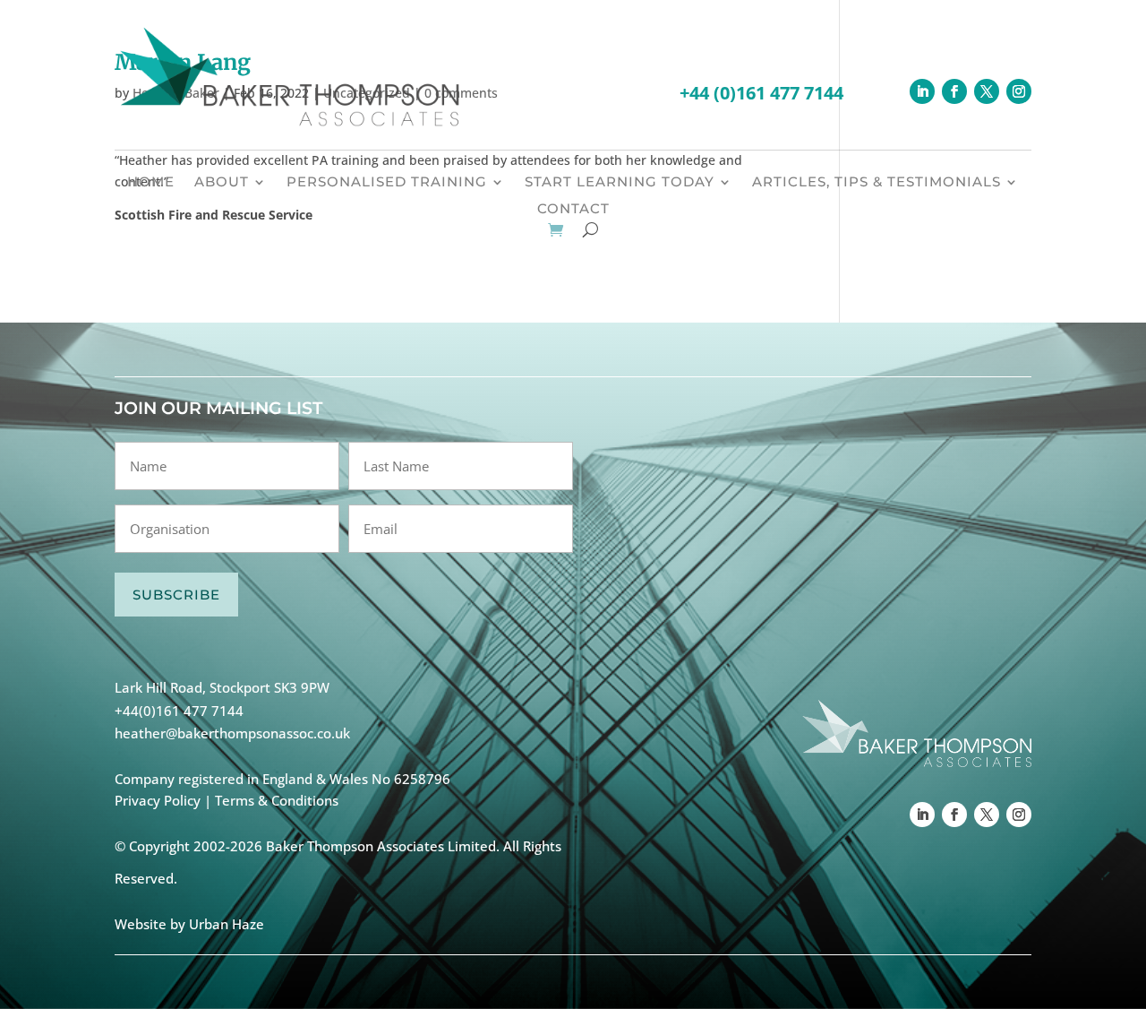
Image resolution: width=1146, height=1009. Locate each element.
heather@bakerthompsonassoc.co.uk (232, 733)
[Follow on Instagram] (1018, 91)
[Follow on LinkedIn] (922, 91)
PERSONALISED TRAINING (386, 183)
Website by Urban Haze (189, 924)
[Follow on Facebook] (954, 91)
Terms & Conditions (276, 800)
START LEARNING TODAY (619, 183)
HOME (151, 183)
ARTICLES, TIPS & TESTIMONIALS (876, 183)
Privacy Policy (158, 800)
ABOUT (221, 183)
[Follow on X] (986, 91)
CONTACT (573, 210)
